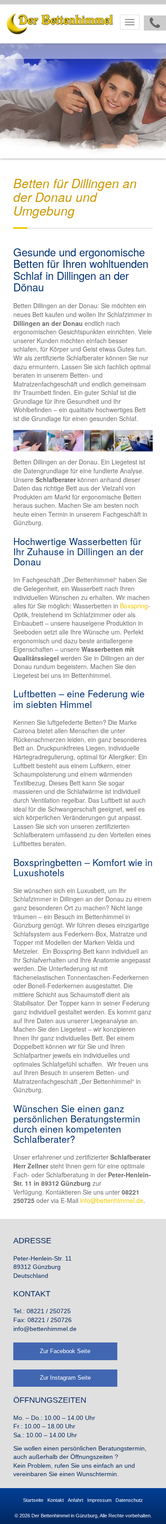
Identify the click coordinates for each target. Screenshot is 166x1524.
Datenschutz (129, 1500)
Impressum (99, 1500)
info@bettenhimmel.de (111, 1200)
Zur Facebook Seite (65, 1351)
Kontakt (55, 1500)
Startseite (33, 1500)
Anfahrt (75, 1500)
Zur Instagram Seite (65, 1377)
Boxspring (134, 605)
